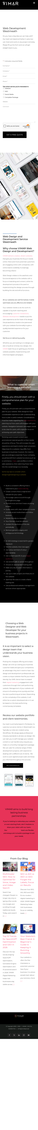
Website (8, 88)
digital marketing (13, 682)
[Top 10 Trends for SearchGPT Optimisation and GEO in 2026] (10, 928)
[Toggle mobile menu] (34, 3)
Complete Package (11, 97)
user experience (30, 420)
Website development (11, 316)
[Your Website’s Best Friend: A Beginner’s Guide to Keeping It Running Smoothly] (27, 928)
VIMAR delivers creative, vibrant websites (17, 256)
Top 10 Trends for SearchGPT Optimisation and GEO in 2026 (10, 942)
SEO (6, 91)
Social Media (9, 94)
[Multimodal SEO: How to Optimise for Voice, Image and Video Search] (10, 866)
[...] (5, 916)
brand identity (23, 488)
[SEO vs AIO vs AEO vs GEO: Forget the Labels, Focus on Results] (27, 866)
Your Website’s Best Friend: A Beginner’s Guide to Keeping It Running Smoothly (27, 944)
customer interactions (21, 313)
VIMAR (5, 349)
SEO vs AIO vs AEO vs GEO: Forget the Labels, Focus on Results (27, 879)
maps (14, 461)
